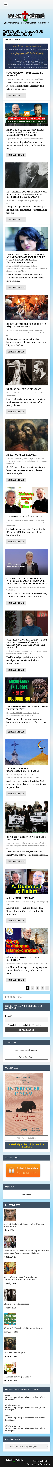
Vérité (36, 79)
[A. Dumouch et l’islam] (26, 881)
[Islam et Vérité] (26, 23)
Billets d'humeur (25, 775)
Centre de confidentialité (38, 1464)
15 (13, 395)
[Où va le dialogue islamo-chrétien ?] (26, 941)
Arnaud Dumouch (22, 902)
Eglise (37, 201)
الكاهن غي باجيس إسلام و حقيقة (26, 1050)
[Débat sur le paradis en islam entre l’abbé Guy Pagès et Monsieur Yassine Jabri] (26, 114)
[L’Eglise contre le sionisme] (26, 372)
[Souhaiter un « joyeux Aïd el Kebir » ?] (26, 56)
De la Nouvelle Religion (21, 455)
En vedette (39, 393)
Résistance (41, 587)
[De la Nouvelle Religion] (26, 435)
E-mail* (8, 1016)
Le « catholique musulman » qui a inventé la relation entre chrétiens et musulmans (26, 194)
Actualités (26, 1194)
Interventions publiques (15, 716)
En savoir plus (16, 95)
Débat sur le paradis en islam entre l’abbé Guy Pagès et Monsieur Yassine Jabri (25, 132)
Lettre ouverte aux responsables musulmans (23, 769)
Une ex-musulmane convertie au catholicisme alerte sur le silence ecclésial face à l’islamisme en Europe (25, 258)
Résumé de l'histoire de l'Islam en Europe (23, 1328)
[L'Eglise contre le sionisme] (26, 1295)
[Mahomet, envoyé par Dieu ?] (26, 500)
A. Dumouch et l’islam (20, 898)
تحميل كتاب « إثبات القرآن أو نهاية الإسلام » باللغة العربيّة (26, 1145)
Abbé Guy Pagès (12, 1405)
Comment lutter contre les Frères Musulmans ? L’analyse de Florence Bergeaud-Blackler (26, 581)
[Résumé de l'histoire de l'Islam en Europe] (26, 1319)
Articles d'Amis (24, 266)
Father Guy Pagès (27, 1057)
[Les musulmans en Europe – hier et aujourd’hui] (26, 690)
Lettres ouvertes (23, 777)
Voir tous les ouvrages (26, 1138)
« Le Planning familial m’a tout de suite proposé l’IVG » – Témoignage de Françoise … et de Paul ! (26, 644)
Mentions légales (41, 1461)
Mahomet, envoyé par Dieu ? (24, 516)
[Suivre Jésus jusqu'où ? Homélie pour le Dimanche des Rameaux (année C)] (26, 1268)
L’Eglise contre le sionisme (23, 389)
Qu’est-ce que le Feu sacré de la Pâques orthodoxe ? (26, 325)
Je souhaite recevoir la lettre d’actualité (24, 1025)
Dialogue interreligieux (25, 79)
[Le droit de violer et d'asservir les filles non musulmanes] (26, 1215)
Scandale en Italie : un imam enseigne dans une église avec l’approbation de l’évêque (26, 1252)
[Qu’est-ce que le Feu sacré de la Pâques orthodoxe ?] (26, 307)
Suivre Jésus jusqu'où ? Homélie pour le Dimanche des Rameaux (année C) (22, 1278)
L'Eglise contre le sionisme (16, 1304)
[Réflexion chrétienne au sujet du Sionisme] (26, 817)
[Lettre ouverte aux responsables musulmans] (26, 752)
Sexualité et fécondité (14, 654)
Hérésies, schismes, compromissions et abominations (26, 461)
